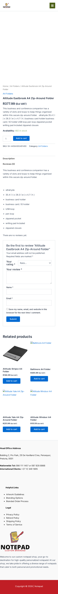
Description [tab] (9, 158)
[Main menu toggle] (52, 5)
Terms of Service (14, 524)
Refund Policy (12, 518)
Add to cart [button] (11, 381)
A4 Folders (15, 86)
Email (9, 298)
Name (9, 287)
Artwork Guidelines (15, 494)
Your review (14, 269)
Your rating (10, 263)
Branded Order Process (17, 501)
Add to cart (21, 138)
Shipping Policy (13, 521)
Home (5, 86)
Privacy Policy (12, 514)
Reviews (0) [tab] (9, 164)
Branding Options (14, 498)
